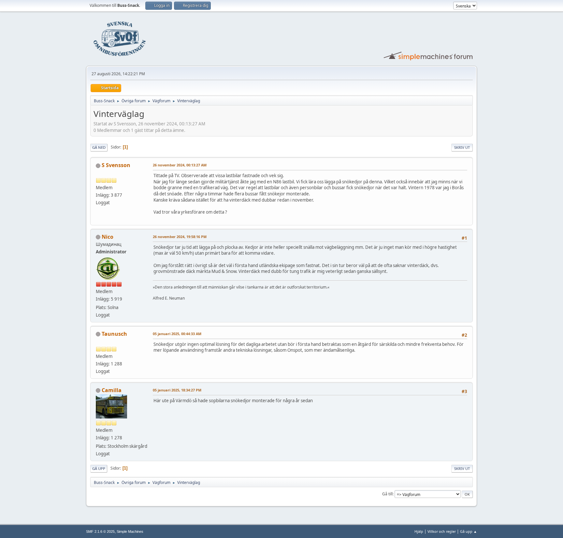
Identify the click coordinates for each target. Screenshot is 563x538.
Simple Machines (130, 531)
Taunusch (114, 333)
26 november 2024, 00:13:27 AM (180, 165)
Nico (107, 236)
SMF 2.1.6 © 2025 (100, 531)
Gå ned (99, 147)
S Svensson (116, 165)
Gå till (387, 494)
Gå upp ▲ (468, 531)
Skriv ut (462, 147)
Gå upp (98, 468)
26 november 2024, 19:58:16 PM (180, 236)
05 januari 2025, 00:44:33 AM (177, 333)
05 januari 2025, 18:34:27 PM (177, 390)
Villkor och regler (441, 531)
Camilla (112, 390)
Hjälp (418, 531)
